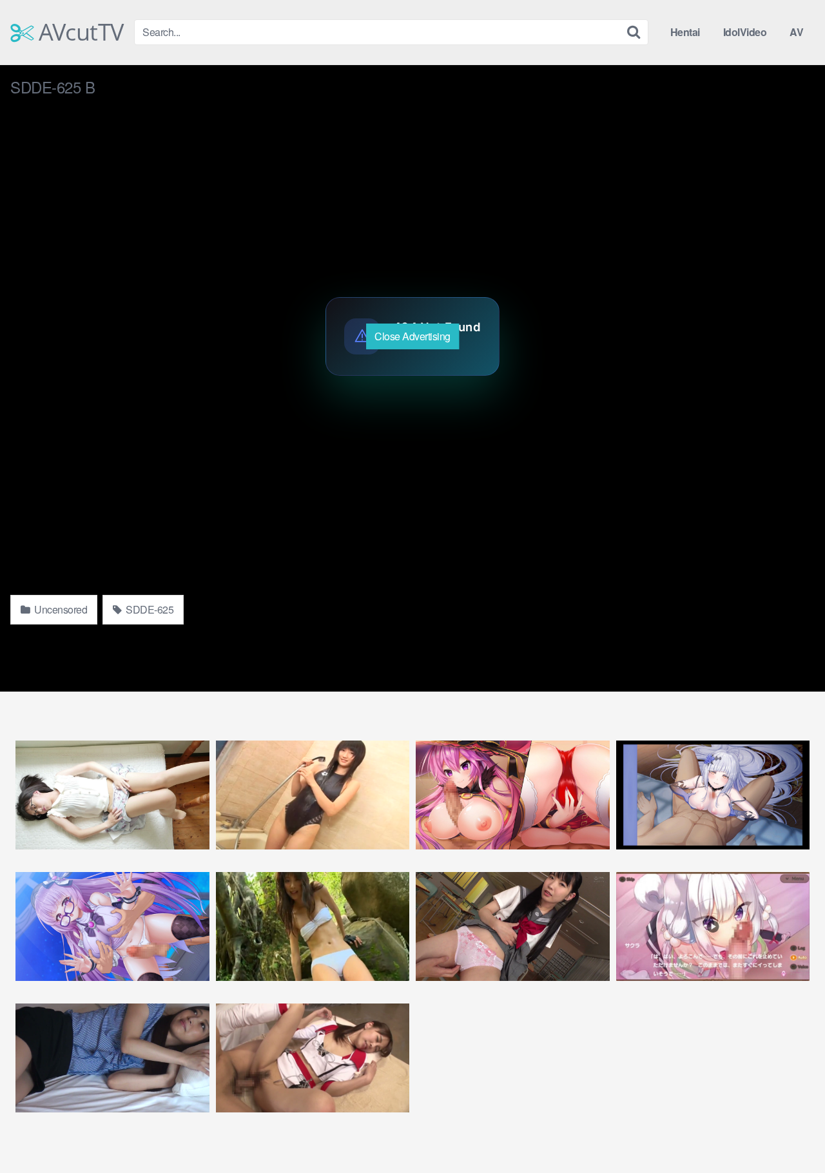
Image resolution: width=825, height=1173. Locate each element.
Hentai (685, 31)
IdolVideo (745, 31)
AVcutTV (79, 32)
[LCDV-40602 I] (313, 926)
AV (796, 31)
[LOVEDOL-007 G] (313, 795)
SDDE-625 (149, 609)
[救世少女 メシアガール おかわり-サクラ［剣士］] (713, 926)
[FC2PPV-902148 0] (112, 1057)
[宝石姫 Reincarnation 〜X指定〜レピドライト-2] (112, 926)
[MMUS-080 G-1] (513, 926)
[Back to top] (789, 1131)
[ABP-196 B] (313, 1057)
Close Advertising (412, 336)
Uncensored (60, 609)
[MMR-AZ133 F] (112, 795)
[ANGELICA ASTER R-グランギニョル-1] (713, 795)
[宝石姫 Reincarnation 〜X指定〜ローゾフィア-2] (513, 795)
